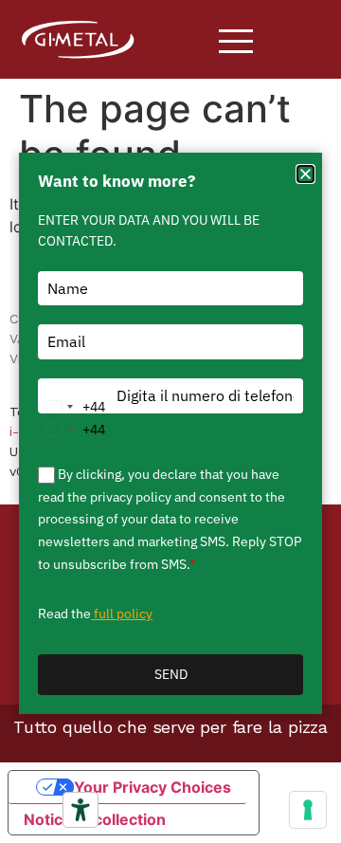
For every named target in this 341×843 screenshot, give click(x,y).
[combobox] (72, 406)
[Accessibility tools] (81, 810)
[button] (305, 174)
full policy (122, 613)
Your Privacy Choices (152, 787)
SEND (171, 674)
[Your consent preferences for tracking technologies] (308, 810)
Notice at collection (95, 819)
